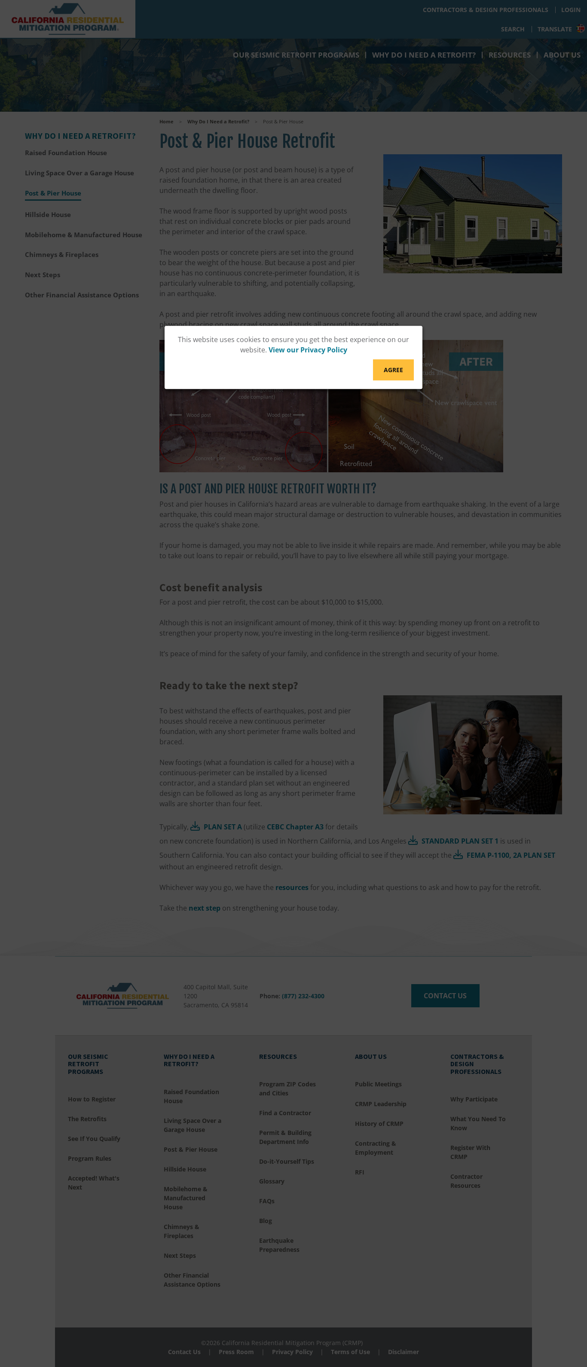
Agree (393, 370)
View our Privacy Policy (308, 350)
